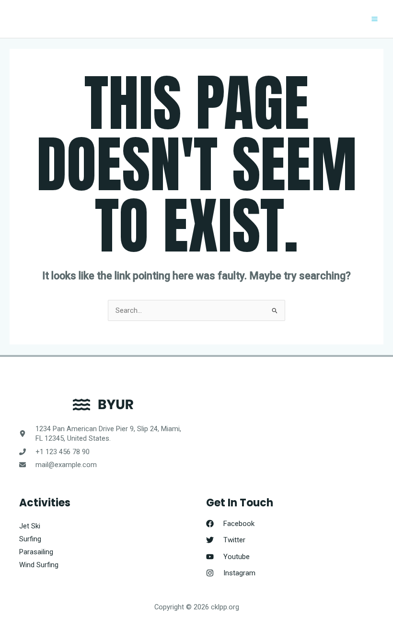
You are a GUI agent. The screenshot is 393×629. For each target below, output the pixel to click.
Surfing (30, 539)
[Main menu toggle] (374, 19)
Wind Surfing (38, 564)
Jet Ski (29, 526)
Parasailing (36, 552)
